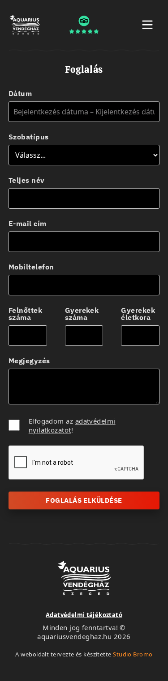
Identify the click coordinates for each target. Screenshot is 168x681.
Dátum (20, 93)
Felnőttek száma (25, 314)
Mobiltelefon (31, 266)
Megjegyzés (29, 360)
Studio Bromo (132, 654)
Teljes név (27, 180)
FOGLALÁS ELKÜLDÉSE (84, 500)
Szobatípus (29, 136)
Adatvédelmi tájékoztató (84, 615)
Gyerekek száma (82, 314)
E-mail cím (28, 223)
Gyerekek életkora (138, 314)
